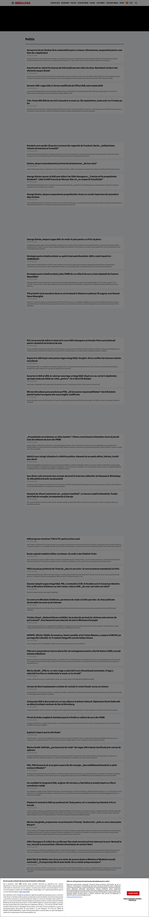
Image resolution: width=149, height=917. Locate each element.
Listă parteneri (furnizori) (74, 897)
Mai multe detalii (24, 892)
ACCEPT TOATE (133, 893)
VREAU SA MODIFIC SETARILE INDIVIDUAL (132, 899)
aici (44, 904)
